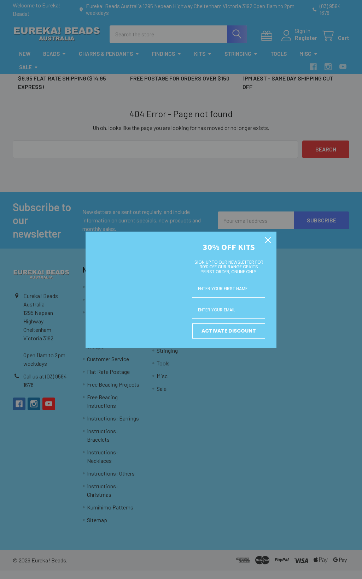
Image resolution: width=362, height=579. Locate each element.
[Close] (267, 240)
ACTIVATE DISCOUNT (229, 330)
